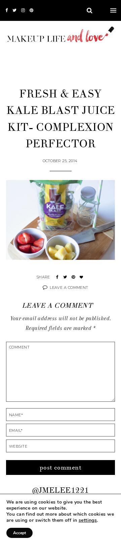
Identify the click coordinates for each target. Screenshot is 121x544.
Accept (19, 533)
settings (88, 520)
